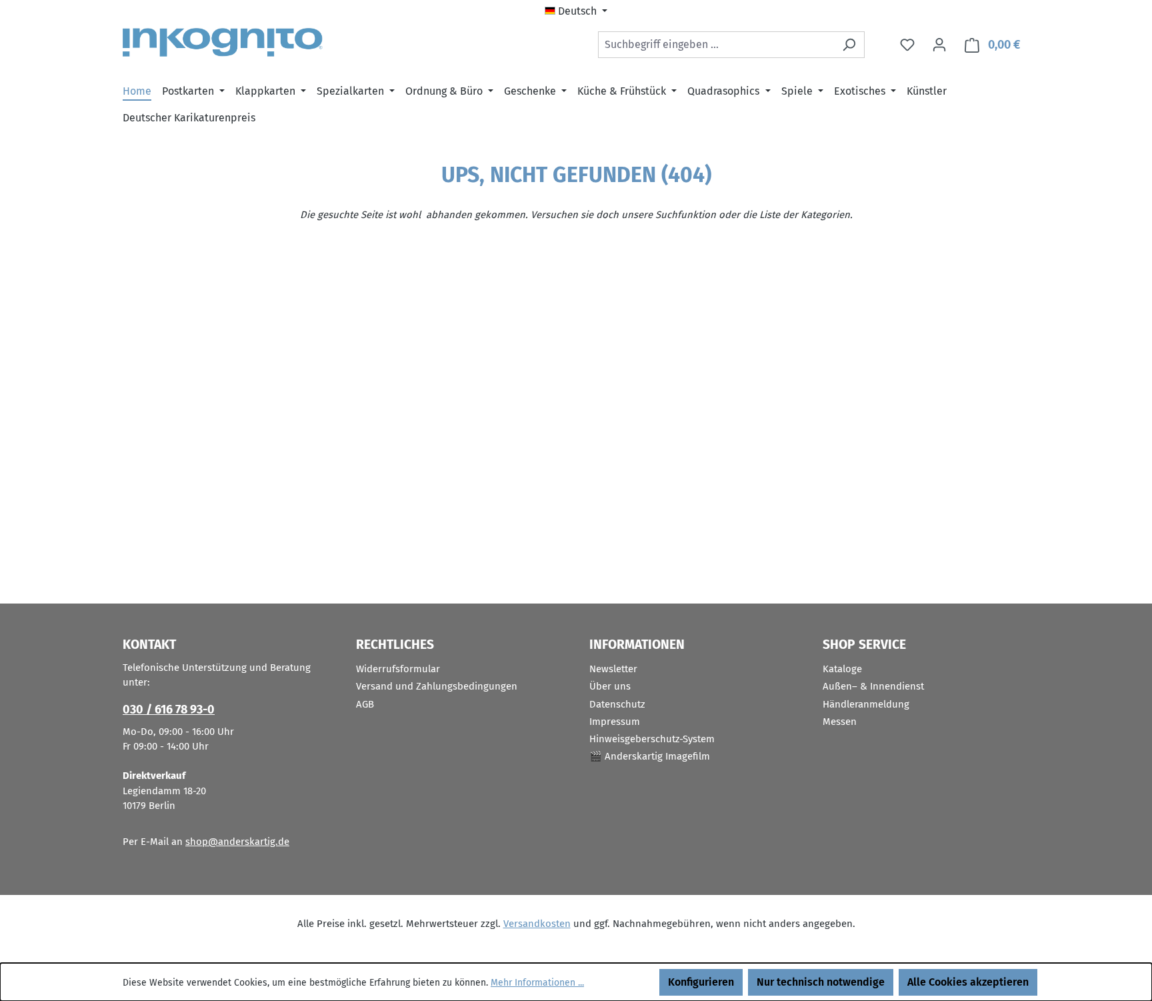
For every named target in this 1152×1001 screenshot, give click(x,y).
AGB (365, 704)
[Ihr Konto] (939, 44)
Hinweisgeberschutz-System (652, 739)
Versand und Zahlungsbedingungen (436, 686)
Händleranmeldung (866, 704)
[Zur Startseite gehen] (223, 42)
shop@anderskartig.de (237, 842)
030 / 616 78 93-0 (169, 709)
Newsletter (613, 669)
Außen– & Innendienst (873, 686)
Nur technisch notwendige (821, 982)
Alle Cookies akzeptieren (968, 982)
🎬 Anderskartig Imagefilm (649, 756)
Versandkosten (537, 924)
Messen (840, 722)
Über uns (610, 686)
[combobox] (716, 44)
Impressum (614, 722)
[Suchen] (849, 44)
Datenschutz (617, 704)
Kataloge (842, 669)
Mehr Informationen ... (537, 982)
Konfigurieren (701, 982)
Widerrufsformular (398, 669)
